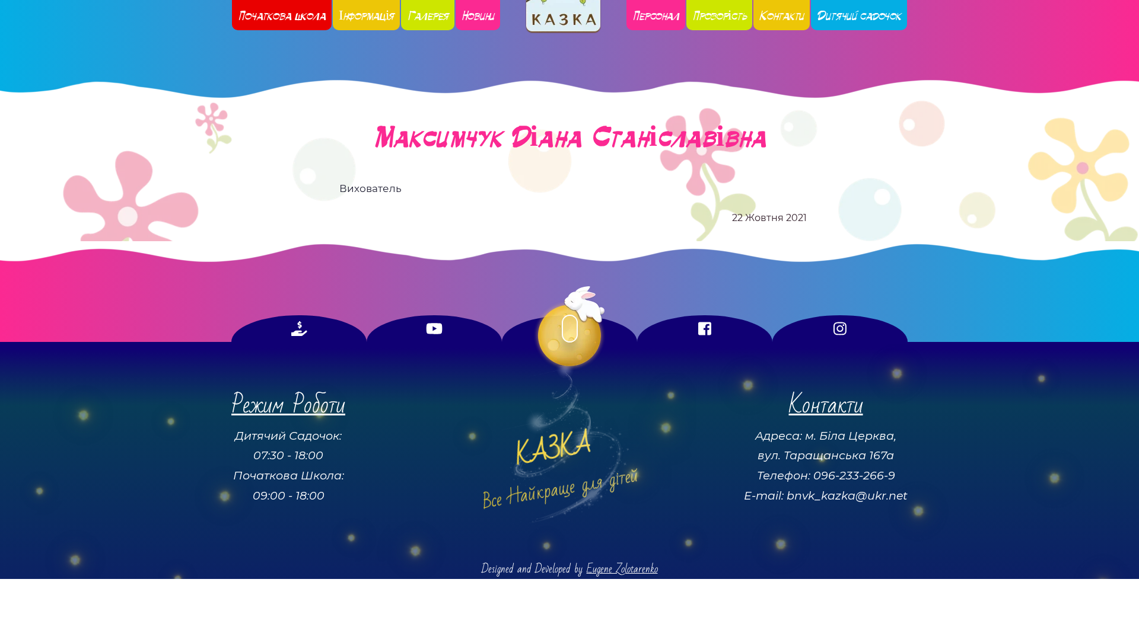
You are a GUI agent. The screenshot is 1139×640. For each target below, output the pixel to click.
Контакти (781, 15)
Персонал (655, 15)
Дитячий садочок (859, 15)
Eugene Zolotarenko (622, 569)
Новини (478, 15)
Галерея (427, 15)
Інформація (366, 15)
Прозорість (719, 15)
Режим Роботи (288, 405)
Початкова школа (282, 15)
